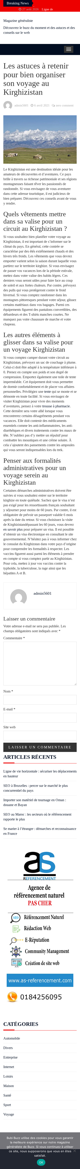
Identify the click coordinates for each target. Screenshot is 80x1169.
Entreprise (10, 1057)
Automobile (11, 1038)
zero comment (65, 105)
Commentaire (14, 638)
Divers (8, 1048)
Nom (8, 691)
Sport (7, 1105)
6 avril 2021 (42, 105)
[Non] (74, 1150)
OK (41, 1162)
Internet (8, 1067)
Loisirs (8, 1076)
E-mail (9, 709)
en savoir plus (13, 529)
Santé (7, 1095)
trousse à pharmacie (56, 406)
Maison (8, 1086)
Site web (9, 727)
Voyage (8, 1114)
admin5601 (21, 105)
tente (47, 391)
